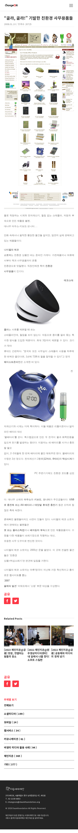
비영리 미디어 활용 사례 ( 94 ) (20, 747)
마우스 (27, 499)
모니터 (46, 499)
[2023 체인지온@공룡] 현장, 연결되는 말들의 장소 (15, 653)
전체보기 (8, 705)
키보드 (37, 499)
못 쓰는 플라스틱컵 (14, 530)
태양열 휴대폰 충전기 (46, 505)
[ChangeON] (11, 5)
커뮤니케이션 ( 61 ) (14, 739)
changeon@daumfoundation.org (24, 802)
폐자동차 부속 (37, 530)
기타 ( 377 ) (10, 764)
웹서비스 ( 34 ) (12, 730)
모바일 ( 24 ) (11, 722)
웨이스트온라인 (12, 362)
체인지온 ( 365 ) (13, 756)
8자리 (56, 458)
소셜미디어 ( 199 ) (14, 713)
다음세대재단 (14, 789)
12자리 (47, 458)
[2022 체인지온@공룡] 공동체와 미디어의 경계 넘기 (62, 653)
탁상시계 (67, 458)
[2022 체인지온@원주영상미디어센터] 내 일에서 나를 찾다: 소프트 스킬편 (39, 655)
